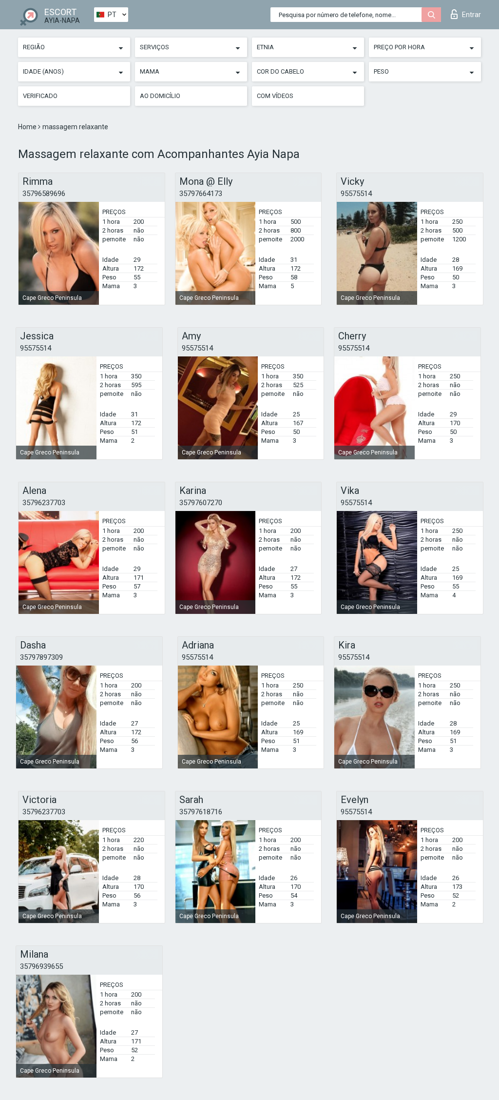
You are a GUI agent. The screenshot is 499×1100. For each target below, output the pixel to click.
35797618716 (200, 811)
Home (28, 127)
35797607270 (200, 502)
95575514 (356, 193)
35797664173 (200, 193)
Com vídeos (275, 95)
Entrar (471, 15)
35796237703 (43, 502)
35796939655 (41, 966)
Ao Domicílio (160, 95)
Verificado (40, 95)
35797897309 (41, 657)
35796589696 (43, 193)
